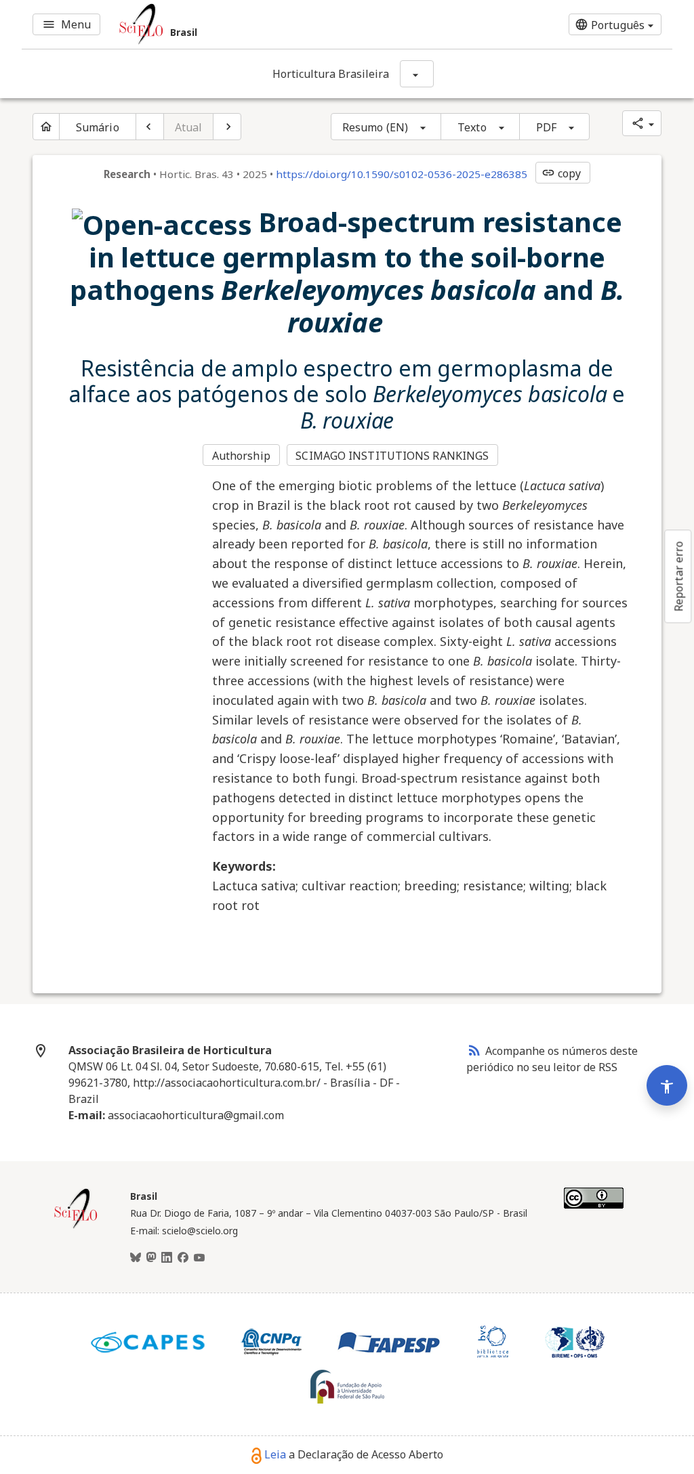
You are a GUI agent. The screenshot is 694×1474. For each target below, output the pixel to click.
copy (561, 173)
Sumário (97, 127)
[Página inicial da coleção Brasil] (76, 1226)
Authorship (241, 455)
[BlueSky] (135, 1258)
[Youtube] (199, 1258)
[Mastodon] (151, 1258)
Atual (189, 127)
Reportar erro (678, 576)
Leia (275, 1454)
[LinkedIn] (166, 1258)
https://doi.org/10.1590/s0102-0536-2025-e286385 (401, 174)
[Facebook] (183, 1258)
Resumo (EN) (375, 127)
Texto (472, 127)
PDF (546, 127)
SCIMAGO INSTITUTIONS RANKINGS (392, 455)
